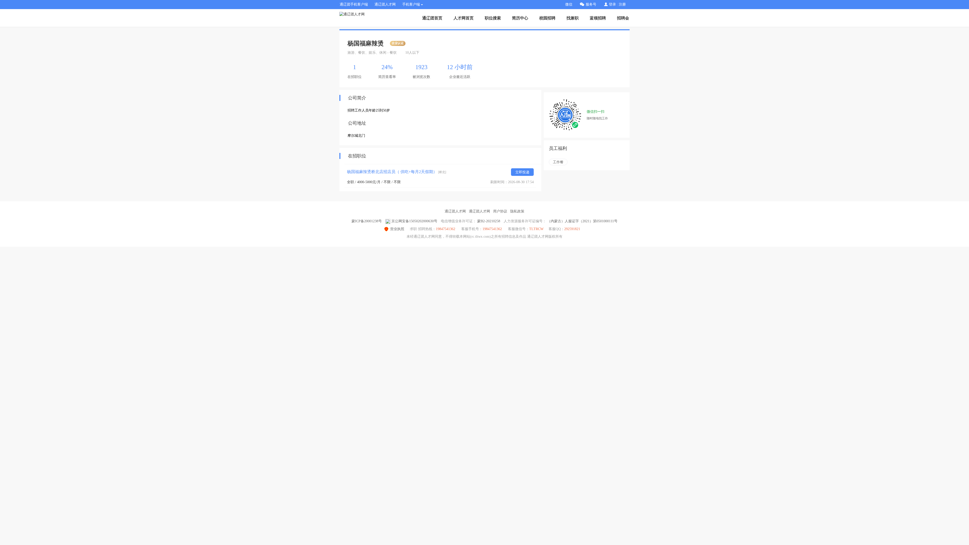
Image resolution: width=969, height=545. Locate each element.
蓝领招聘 (598, 18)
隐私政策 (517, 211)
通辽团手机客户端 (354, 4)
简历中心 (520, 18)
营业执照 (397, 229)
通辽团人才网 (385, 4)
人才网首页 (463, 18)
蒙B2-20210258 (488, 221)
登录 (612, 4)
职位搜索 (493, 18)
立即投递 (522, 172)
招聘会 (623, 18)
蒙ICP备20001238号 (367, 221)
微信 (568, 4)
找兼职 (573, 18)
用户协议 (500, 211)
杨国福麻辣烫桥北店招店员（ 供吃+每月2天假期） (396, 172)
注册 (622, 4)
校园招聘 (547, 18)
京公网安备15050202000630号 (414, 221)
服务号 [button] (591, 4)
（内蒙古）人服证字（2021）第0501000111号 (582, 221)
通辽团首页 (432, 18)
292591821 (572, 229)
